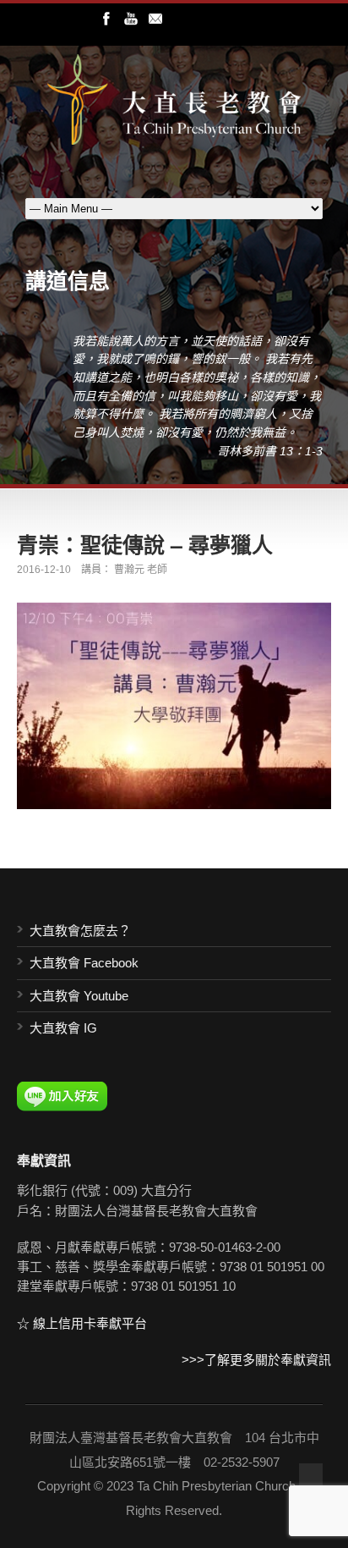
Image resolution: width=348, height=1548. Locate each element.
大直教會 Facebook (84, 963)
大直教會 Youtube (79, 996)
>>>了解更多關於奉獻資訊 (256, 1359)
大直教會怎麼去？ (80, 930)
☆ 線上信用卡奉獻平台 (82, 1323)
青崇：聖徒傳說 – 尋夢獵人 (145, 544)
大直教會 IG (63, 1028)
